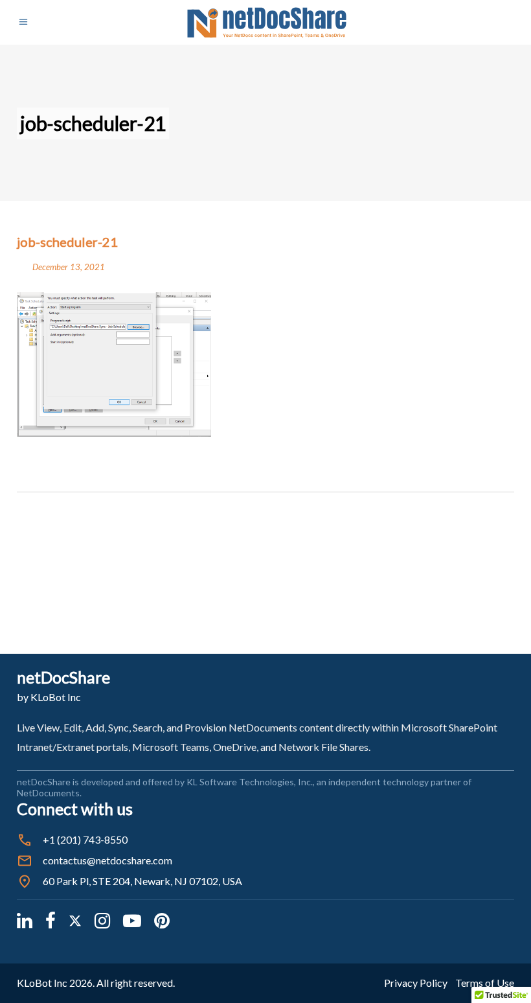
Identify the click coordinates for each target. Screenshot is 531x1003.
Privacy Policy (415, 982)
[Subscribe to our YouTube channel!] (132, 920)
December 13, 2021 (68, 267)
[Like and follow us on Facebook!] (50, 920)
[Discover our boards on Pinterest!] (162, 920)
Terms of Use (484, 982)
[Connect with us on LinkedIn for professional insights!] (24, 920)
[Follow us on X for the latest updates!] (75, 920)
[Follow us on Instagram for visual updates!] (102, 920)
